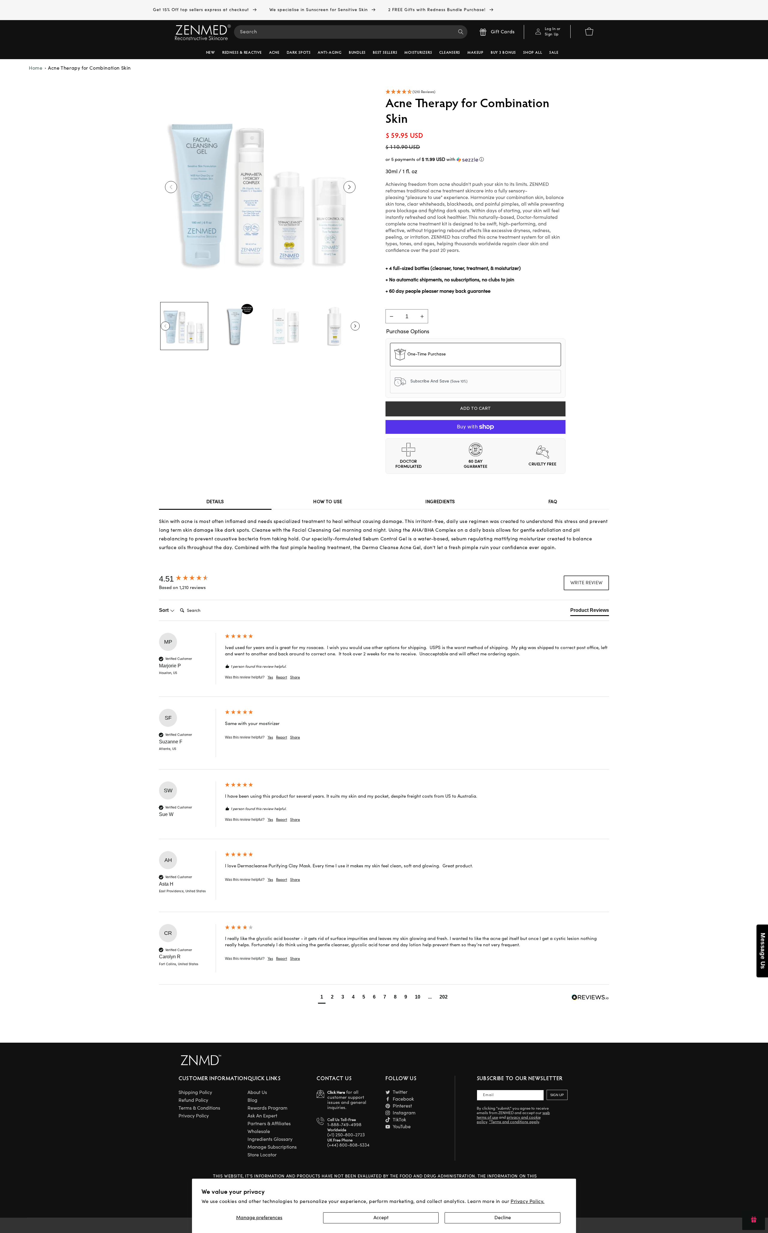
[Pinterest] (388, 1106)
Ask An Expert (262, 1116)
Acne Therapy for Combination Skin (89, 68)
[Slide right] (350, 187)
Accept (381, 1217)
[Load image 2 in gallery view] (234, 326)
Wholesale (259, 1131)
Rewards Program (267, 1108)
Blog (252, 1100)
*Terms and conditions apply (514, 1122)
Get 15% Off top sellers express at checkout (201, 10)
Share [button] (295, 677)
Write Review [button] (586, 582)
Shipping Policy (195, 1092)
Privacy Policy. (527, 1201)
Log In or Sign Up (552, 31)
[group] (190, 578)
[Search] (460, 31)
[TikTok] (388, 1119)
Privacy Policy (193, 1116)
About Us (257, 1092)
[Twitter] (388, 1092)
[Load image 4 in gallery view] (335, 326)
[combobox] (350, 32)
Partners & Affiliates (269, 1123)
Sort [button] (164, 610)
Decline (502, 1217)
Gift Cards (503, 32)
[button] (476, 92)
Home (35, 68)
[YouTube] (388, 1126)
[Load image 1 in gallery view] (184, 326)
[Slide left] (171, 187)
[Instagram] (388, 1113)
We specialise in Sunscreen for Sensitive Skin (319, 10)
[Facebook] (388, 1099)
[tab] (589, 611)
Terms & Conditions (199, 1108)
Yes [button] (270, 677)
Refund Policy (193, 1100)
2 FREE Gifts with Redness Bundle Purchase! (437, 10)
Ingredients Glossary (270, 1139)
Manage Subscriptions (272, 1147)
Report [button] (281, 677)
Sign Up (557, 1095)
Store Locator (262, 1155)
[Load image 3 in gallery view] (285, 326)
